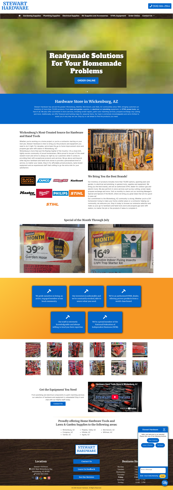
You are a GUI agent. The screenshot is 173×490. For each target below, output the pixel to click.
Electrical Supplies (71, 16)
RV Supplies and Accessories (95, 16)
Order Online (134, 16)
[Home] (20, 15)
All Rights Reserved (95, 488)
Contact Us (147, 16)
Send (162, 476)
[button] (2, 56)
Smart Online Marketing (151, 476)
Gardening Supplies (32, 16)
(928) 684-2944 (161, 6)
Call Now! (160, 445)
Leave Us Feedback (86, 469)
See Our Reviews (86, 477)
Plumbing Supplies (51, 16)
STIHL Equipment (118, 16)
